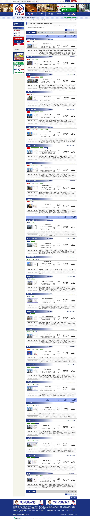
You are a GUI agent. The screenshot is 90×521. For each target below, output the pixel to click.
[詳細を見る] (32, 49)
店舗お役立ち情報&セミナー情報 (61, 14)
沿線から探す (17, 33)
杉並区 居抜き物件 (16, 507)
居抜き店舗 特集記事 (27, 510)
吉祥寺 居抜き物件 (52, 507)
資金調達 (58, 510)
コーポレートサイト (26, 511)
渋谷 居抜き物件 (16, 506)
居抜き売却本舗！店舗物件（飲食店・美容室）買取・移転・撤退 (33, 508)
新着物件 (15, 510)
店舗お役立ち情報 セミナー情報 (37, 510)
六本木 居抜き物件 (38, 507)
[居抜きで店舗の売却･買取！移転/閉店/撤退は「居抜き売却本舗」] (70, 17)
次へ (75, 29)
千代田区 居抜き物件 (49, 506)
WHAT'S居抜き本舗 (71, 14)
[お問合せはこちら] (66, 6)
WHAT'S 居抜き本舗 (47, 510)
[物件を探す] (18, 27)
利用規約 (62, 510)
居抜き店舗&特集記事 (51, 14)
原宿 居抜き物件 (66, 507)
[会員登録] (19, 43)
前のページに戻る (73, 19)
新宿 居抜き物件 (23, 506)
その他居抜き (50, 39)
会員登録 (74, 1)
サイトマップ (15, 511)
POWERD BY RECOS (63, 514)
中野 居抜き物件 (23, 507)
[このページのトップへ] (73, 497)
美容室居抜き (50, 276)
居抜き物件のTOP (16, 19)
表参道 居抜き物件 (59, 507)
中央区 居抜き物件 (57, 506)
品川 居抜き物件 (42, 506)
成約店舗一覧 (53, 510)
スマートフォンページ (17, 508)
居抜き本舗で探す (24, 19)
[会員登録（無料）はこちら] (28, 500)
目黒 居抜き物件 (35, 506)
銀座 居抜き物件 (45, 507)
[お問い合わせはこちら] (61, 500)
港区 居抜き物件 (29, 506)
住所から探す (17, 32)
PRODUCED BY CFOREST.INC (72, 514)
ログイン (67, 1)
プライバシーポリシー (68, 510)
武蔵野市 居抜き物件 (30, 507)
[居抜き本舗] (19, 4)
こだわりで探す (40, 14)
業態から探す (17, 35)
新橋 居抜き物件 (73, 507)
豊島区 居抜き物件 (71, 506)
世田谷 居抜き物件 (64, 506)
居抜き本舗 (19, 514)
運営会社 (20, 511)
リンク (74, 510)
